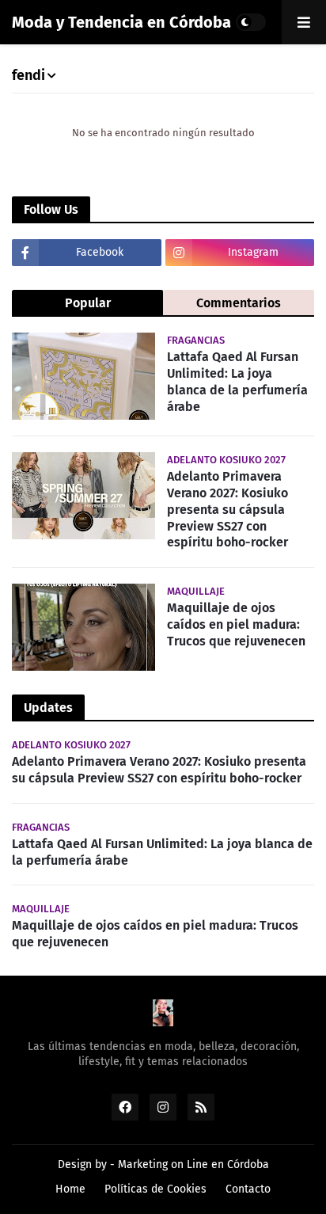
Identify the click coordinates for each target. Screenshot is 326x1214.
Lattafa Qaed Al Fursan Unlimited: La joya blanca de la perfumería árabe (237, 381)
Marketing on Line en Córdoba (193, 1164)
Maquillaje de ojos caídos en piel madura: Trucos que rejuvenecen (236, 624)
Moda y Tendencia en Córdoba (121, 22)
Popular (88, 302)
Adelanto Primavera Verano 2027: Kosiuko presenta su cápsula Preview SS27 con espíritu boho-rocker (227, 509)
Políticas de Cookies (155, 1189)
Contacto (248, 1189)
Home (70, 1189)
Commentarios (238, 302)
